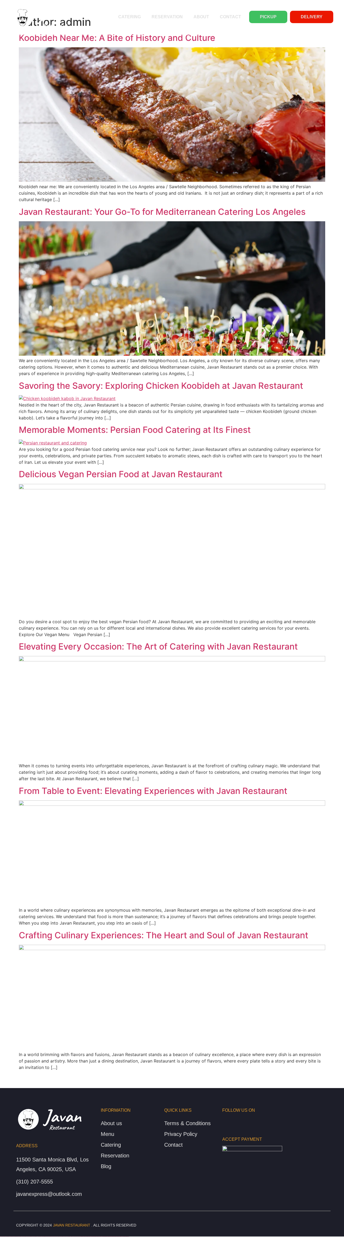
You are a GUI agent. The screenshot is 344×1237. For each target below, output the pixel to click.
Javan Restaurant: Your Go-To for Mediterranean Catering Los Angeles (162, 211)
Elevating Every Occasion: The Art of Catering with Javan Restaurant (158, 646)
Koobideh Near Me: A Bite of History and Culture (117, 38)
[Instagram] (232, 1121)
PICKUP (268, 17)
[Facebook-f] (224, 1121)
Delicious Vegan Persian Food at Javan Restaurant (121, 474)
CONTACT (230, 17)
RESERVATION (167, 17)
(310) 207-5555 (34, 1182)
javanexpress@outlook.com (49, 1194)
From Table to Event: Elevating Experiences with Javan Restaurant (153, 791)
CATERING (129, 17)
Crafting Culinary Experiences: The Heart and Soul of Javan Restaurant (163, 935)
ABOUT (201, 17)
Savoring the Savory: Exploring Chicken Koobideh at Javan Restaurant (161, 385)
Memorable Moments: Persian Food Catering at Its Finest (135, 430)
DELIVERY (311, 17)
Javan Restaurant (71, 1225)
